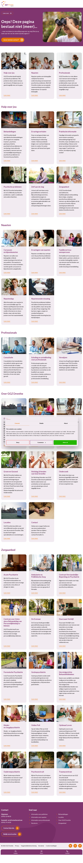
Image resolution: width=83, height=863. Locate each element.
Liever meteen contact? (11, 40)
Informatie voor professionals (40, 820)
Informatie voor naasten (38, 817)
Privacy (17, 845)
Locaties (61, 817)
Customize (41, 442)
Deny (17, 442)
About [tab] (66, 423)
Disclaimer (41, 845)
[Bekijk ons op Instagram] (75, 846)
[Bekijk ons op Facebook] (80, 846)
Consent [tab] (17, 423)
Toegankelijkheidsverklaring (29, 845)
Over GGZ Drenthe (64, 820)
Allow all (65, 442)
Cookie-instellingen (51, 845)
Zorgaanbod (62, 823)
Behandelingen (63, 814)
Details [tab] (42, 423)
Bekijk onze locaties (9, 834)
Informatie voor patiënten (39, 814)
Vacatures (34, 823)
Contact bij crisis (8, 828)
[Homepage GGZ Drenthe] (7, 4)
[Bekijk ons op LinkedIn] (70, 846)
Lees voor (6, 13)
